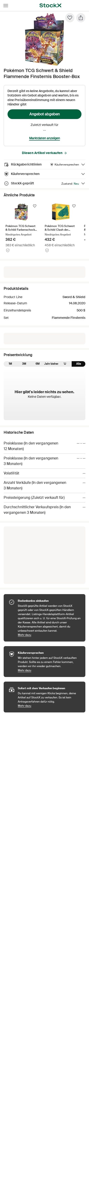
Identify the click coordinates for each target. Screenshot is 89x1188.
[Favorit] (69, 17)
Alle (78, 364)
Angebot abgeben (44, 114)
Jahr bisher (51, 364)
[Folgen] (34, 206)
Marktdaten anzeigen (44, 138)
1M (10, 364)
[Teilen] (80, 17)
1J (65, 364)
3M (24, 364)
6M (38, 364)
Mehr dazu (49, 635)
